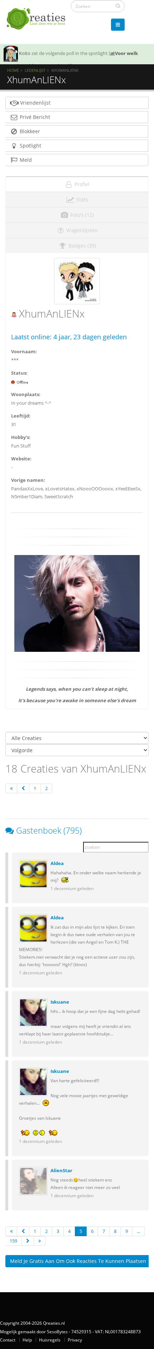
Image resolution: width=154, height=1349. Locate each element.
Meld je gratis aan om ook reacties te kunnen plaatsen (78, 1261)
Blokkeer (29, 131)
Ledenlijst (35, 70)
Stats (81, 199)
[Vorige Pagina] (23, 788)
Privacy (75, 1340)
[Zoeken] (118, 5)
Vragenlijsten (81, 230)
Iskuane (59, 1002)
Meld (25, 159)
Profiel (81, 184)
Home (13, 70)
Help (27, 1340)
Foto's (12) (81, 214)
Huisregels (50, 1340)
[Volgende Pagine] (27, 1241)
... (138, 1231)
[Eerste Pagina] (11, 788)
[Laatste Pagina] (39, 1241)
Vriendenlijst (34, 102)
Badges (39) (81, 245)
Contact (7, 1340)
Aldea (57, 863)
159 (13, 1241)
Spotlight (29, 145)
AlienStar (61, 1170)
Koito (24, 53)
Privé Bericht (34, 117)
